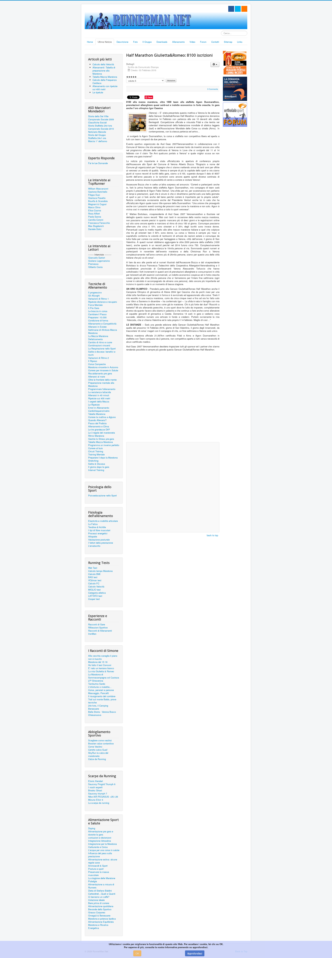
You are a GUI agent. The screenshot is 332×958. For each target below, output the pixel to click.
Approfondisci (194, 953)
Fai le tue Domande (98, 163)
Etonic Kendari (95, 781)
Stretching (93, 460)
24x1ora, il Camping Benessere (98, 707)
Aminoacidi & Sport (98, 865)
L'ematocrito (94, 545)
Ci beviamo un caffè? (98, 896)
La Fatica (93, 524)
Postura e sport (96, 868)
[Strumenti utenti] (214, 64)
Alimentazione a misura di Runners (101, 886)
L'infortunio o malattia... (100, 687)
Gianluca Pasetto (96, 198)
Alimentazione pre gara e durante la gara (100, 833)
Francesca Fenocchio (99, 222)
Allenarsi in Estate (97, 326)
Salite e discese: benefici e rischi (101, 353)
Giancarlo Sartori (96, 257)
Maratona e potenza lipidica (102, 918)
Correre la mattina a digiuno (102, 417)
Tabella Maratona (96, 414)
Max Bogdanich (96, 226)
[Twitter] (238, 9)
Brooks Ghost (95, 790)
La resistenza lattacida (99, 392)
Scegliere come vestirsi (100, 740)
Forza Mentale (95, 305)
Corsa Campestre (97, 364)
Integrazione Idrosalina (99, 840)
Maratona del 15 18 (97, 662)
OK (137, 953)
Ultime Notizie (105, 41)
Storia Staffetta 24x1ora (100, 125)
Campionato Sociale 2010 (101, 128)
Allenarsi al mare (96, 376)
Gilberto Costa (95, 267)
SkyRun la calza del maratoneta (98, 754)
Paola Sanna (94, 216)
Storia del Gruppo (97, 135)
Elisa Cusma (94, 210)
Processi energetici (97, 533)
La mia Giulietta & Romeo (101, 671)
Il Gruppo (147, 41)
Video (192, 41)
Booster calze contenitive (101, 743)
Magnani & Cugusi (97, 204)
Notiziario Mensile (97, 131)
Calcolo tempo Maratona (100, 571)
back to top (212, 535)
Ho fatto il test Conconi (99, 665)
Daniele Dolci (94, 229)
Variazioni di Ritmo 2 (98, 357)
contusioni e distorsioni (99, 837)
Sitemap (228, 41)
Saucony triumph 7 (97, 793)
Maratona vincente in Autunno (103, 367)
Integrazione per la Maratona (102, 843)
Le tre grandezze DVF (99, 429)
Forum (203, 41)
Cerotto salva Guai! (98, 749)
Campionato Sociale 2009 (101, 119)
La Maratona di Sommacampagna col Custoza (103, 676)
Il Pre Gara (93, 308)
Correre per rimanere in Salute (103, 370)
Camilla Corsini (95, 219)
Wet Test (92, 567)
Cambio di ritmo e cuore (100, 342)
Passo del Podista (97, 423)
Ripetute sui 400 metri (99, 398)
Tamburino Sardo (96, 683)
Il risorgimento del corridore (101, 696)
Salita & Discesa (96, 463)
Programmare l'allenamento (101, 389)
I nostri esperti (95, 787)
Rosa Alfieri (94, 213)
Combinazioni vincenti (99, 345)
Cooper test (94, 599)
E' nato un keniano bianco (101, 668)
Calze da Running (97, 759)
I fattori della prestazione (100, 542)
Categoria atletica (97, 592)
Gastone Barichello (97, 191)
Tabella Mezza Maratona (100, 442)
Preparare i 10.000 (97, 317)
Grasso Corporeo (96, 912)
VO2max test (94, 580)
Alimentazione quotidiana (100, 906)
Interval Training (96, 470)
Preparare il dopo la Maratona (103, 457)
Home (90, 41)
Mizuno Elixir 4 (95, 799)
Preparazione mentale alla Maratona (101, 384)
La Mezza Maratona (98, 336)
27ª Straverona (95, 680)
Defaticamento (95, 339)
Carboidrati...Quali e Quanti (101, 893)
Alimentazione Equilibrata (101, 921)
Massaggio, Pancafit (98, 693)
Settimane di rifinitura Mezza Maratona (102, 331)
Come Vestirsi (95, 746)
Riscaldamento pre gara (100, 373)
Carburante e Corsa (98, 847)
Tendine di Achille (97, 527)
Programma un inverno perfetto (103, 445)
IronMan (92, 633)
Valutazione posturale (99, 539)
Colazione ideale (96, 900)
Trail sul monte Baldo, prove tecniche (102, 701)
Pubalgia (92, 881)
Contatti (215, 41)
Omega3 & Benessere (99, 915)
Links (239, 41)
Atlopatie (92, 536)
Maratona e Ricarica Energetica (98, 926)
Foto (135, 41)
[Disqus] (172, 396)
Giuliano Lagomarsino (99, 260)
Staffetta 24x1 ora (97, 138)
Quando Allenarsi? (97, 420)
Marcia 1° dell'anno (97, 141)
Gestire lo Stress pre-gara (101, 438)
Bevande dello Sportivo (99, 909)
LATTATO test (95, 595)
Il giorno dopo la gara (98, 467)
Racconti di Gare (96, 624)
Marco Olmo (94, 207)
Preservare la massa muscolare (98, 873)
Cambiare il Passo (97, 314)
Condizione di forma (98, 320)
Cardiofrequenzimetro (98, 410)
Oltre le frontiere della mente (102, 379)
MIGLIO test (94, 589)
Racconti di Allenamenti (100, 630)
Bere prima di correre (98, 903)
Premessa (93, 264)
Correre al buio (95, 448)
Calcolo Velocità (96, 586)
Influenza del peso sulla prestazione (100, 855)
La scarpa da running (98, 802)
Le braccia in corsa (97, 311)
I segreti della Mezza (98, 401)
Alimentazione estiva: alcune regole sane (102, 861)
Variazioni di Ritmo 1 (98, 298)
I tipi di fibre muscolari (99, 530)
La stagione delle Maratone (101, 878)
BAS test (92, 577)
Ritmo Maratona (96, 435)
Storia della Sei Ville (98, 116)
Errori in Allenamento (98, 407)
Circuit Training (95, 451)
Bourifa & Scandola (98, 201)
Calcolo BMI (94, 574)
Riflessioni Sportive (98, 627)
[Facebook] (231, 9)
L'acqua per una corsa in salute (103, 850)
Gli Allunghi (94, 295)
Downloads (161, 41)
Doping (91, 828)
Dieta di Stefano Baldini (100, 890)
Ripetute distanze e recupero (102, 301)
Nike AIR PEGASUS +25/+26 (103, 796)
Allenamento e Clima (98, 426)
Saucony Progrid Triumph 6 (101, 784)
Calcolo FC (93, 583)
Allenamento (178, 41)
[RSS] (244, 9)
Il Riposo (92, 361)
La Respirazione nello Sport (102, 348)
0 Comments (212, 89)
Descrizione (122, 41)
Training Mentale (96, 454)
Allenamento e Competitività (102, 323)
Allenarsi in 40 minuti (98, 395)
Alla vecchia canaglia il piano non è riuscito (102, 657)
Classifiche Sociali (97, 122)
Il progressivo (95, 292)
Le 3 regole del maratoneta (101, 432)
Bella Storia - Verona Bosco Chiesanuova (102, 713)
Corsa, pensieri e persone (101, 690)
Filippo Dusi (94, 194)
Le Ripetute (94, 404)
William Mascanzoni (98, 188)
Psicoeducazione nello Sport (102, 495)
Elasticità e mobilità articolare (103, 521)
